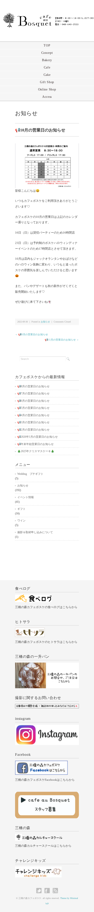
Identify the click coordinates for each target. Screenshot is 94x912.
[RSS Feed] (55, 890)
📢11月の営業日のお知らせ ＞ (62, 339)
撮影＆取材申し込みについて (35, 532)
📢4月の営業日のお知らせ (33, 415)
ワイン (21, 520)
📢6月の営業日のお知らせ (33, 400)
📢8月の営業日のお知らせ (33, 386)
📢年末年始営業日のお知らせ (35, 444)
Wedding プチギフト (30, 473)
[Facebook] (41, 763)
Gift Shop (47, 82)
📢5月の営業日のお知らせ (33, 408)
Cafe (47, 67)
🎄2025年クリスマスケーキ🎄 (35, 451)
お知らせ (26, 113)
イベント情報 (25, 497)
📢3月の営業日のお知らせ (33, 422)
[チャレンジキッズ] (38, 869)
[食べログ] (33, 597)
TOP (47, 45)
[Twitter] (40, 890)
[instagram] (47, 727)
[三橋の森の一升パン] (47, 665)
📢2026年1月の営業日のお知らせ (37, 436)
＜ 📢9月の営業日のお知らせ (31, 334)
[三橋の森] (39, 836)
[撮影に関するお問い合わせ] (47, 706)
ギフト (21, 509)
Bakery (47, 60)
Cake (47, 74)
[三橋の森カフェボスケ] (47, 15)
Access (47, 96)
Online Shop (47, 89)
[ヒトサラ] (30, 630)
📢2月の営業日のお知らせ (33, 429)
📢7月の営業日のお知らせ (33, 393)
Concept (47, 53)
